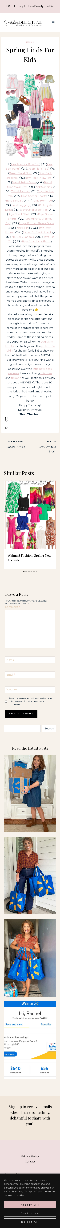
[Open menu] (53, 22)
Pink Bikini (22, 227)
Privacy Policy (30, 1156)
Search (49, 728)
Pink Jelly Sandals (22, 236)
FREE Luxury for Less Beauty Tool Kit (30, 6)
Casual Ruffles (16, 444)
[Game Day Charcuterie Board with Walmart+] (30, 1040)
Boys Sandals (14, 200)
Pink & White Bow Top (25, 164)
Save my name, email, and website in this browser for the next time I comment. (30, 701)
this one (16, 377)
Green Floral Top (37, 168)
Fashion (30, 42)
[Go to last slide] (8, 524)
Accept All (30, 1204)
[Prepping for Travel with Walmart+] (30, 876)
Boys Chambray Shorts (36, 241)
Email (10, 674)
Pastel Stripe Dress (24, 182)
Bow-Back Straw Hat (38, 177)
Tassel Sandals (20, 191)
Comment (12, 606)
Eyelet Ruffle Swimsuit (37, 232)
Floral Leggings (20, 205)
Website (11, 689)
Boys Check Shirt (18, 214)
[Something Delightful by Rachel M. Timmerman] (23, 22)
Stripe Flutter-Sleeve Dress (36, 223)
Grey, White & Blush (47, 446)
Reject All (30, 1221)
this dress (46, 373)
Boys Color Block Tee (34, 209)
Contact (30, 1161)
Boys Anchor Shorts (33, 196)
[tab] (23, 571)
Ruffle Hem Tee (42, 200)
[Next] (52, 524)
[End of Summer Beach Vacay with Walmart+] (30, 958)
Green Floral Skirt (20, 173)
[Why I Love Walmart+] (30, 793)
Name (11, 659)
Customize (30, 1213)
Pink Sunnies (43, 187)
